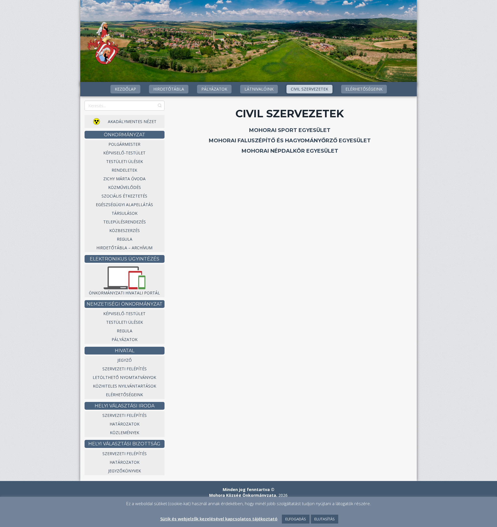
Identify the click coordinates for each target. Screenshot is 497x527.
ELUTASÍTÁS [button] (324, 519)
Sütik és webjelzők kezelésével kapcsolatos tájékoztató (219, 519)
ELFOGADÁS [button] (295, 519)
